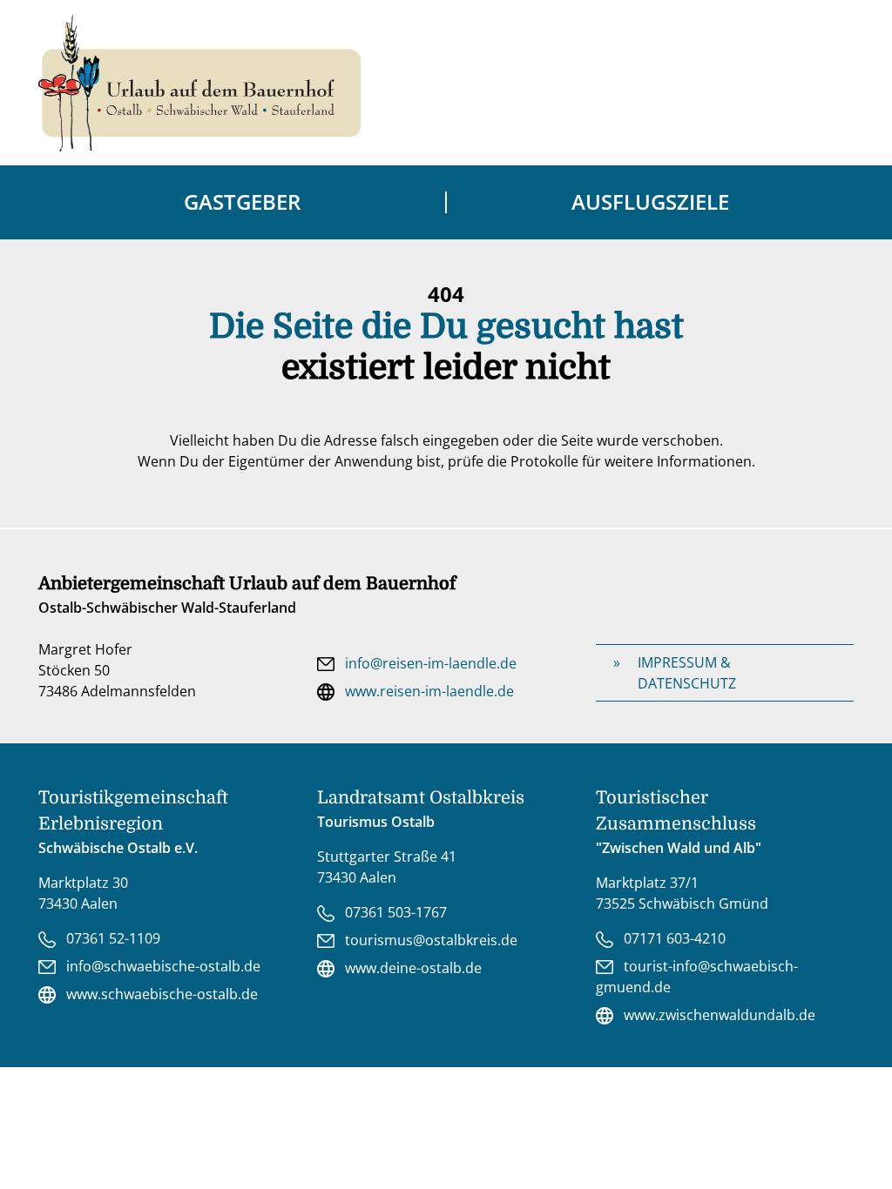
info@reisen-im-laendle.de (429, 663)
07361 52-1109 (111, 938)
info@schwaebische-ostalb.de (161, 966)
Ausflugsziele (650, 201)
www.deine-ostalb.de (411, 967)
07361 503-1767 (394, 912)
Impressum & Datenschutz (687, 673)
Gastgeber (242, 201)
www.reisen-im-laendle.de (427, 691)
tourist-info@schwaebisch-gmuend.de (697, 977)
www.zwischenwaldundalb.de (717, 1014)
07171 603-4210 (673, 938)
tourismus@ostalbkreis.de (429, 940)
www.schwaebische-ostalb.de (160, 994)
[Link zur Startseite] (200, 82)
